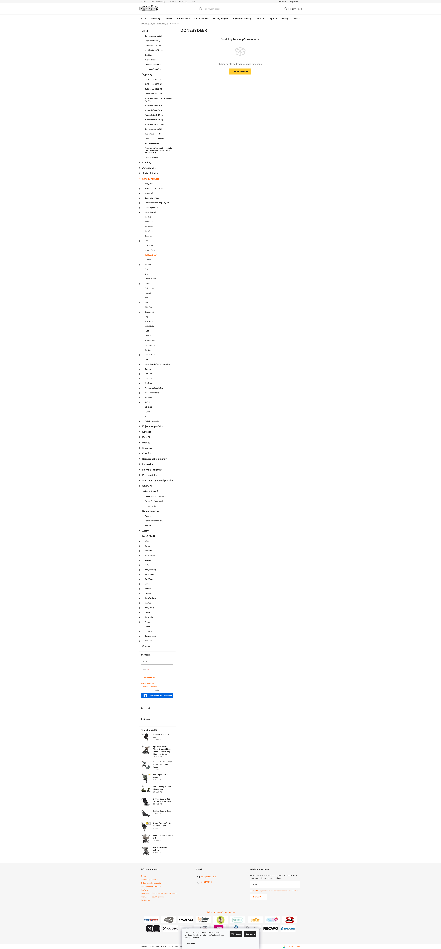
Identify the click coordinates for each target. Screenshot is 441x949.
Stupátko (148, 397)
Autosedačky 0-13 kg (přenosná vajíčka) (158, 99)
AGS (146, 541)
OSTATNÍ (147, 486)
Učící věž (148, 407)
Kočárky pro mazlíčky (154, 521)
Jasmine (148, 560)
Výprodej (147, 74)
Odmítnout (236, 934)
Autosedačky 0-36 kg (154, 110)
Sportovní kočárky (152, 41)
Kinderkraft (149, 312)
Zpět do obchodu (240, 71)
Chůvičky (147, 448)
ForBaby (148, 550)
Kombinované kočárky (154, 36)
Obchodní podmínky (158, 2)
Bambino (148, 641)
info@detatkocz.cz (208, 877)
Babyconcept (150, 636)
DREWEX (149, 260)
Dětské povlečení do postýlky (157, 364)
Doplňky (148, 55)
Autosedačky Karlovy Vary (224, 912)
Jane (146, 297)
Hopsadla (147, 464)
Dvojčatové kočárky (153, 134)
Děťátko (209, 912)
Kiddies (148, 593)
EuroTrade (149, 579)
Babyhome (149, 226)
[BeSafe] (203, 920)
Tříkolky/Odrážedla (153, 64)
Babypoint (149, 617)
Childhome (149, 288)
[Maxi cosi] (288, 928)
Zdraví (145, 530)
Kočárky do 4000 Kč (153, 84)
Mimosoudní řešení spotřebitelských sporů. (159, 893)
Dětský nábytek (151, 157)
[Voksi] (237, 920)
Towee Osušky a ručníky (155, 501)
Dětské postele (151, 207)
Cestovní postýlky (152, 198)
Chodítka (147, 453)
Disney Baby (150, 250)
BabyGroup (149, 607)
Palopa (148, 516)
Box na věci (149, 193)
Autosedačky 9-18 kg (154, 115)
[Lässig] (220, 920)
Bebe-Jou (148, 236)
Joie (146, 302)
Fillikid (147, 269)
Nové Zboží (148, 536)
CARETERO (149, 245)
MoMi (147, 331)
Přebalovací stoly (152, 393)
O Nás (143, 2)
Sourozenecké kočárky (154, 138)
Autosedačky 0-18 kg (154, 105)
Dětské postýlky (151, 212)
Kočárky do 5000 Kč (153, 89)
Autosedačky (150, 60)
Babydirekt (149, 574)
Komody (148, 373)
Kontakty (144, 890)
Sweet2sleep (150, 278)
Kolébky (148, 369)
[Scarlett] (289, 920)
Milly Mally (149, 326)
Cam (146, 241)
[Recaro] (270, 928)
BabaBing (149, 221)
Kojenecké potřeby (153, 45)
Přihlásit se (149, 677)
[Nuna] (185, 920)
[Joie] (255, 920)
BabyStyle (149, 184)
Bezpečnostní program (154, 458)
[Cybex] (170, 928)
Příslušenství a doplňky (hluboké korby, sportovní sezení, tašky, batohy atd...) (158, 150)
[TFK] (168, 920)
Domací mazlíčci (151, 511)
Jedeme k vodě (150, 491)
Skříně (147, 402)
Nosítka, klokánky (152, 469)
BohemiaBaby (150, 555)
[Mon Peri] (272, 920)
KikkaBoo (148, 307)
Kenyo (147, 546)
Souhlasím (250, 934)
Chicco (147, 283)
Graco (147, 274)
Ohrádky (148, 383)
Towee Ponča (150, 506)
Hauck (147, 416)
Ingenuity (148, 293)
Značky (146, 646)
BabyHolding (150, 569)
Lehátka (146, 431)
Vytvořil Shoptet (293, 946)
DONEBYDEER (151, 255)
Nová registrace (147, 683)
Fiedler (148, 588)
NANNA (148, 336)
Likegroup (149, 612)
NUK (147, 565)
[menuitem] (144, 18)
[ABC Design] (153, 928)
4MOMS (148, 217)
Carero (147, 584)
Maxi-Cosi (149, 321)
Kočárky (146, 162)
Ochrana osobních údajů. (179, 2)
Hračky (146, 442)
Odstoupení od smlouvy (151, 886)
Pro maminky (149, 475)
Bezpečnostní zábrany (154, 188)
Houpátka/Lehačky (153, 69)
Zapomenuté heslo (149, 686)
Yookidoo (148, 622)
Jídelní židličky (150, 173)
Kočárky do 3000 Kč (153, 79)
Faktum (148, 264)
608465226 (206, 882)
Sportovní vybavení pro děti (157, 480)
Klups (147, 317)
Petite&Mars (150, 345)
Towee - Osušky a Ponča (155, 496)
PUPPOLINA (150, 340)
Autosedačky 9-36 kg (154, 119)
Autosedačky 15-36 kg (154, 124)
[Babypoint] (151, 920)
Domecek (149, 631)
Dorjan (147, 626)
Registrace (294, 2)
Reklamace (145, 900)
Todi (146, 359)
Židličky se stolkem (153, 421)
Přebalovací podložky (154, 388)
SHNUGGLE (150, 354)
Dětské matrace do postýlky (157, 202)
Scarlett (148, 350)
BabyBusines (150, 598)
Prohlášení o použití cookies (152, 897)
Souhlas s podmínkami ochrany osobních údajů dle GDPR (274, 891)
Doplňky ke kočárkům (154, 50)
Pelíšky (148, 525)
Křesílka (148, 378)
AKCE (145, 31)
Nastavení (191, 943)
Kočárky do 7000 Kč (153, 93)
